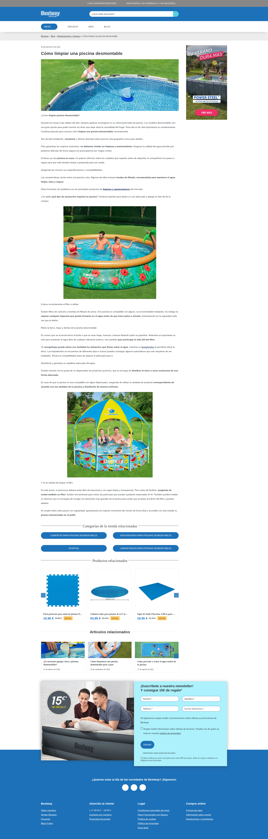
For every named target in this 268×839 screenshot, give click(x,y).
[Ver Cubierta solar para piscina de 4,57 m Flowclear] (110, 595)
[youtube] (142, 787)
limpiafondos (148, 347)
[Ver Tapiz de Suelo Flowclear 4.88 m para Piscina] (157, 595)
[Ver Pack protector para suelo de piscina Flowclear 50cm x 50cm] (63, 595)
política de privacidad (170, 733)
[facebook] (125, 787)
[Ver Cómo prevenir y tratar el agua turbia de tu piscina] (157, 657)
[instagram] (134, 787)
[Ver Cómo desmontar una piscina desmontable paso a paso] (110, 657)
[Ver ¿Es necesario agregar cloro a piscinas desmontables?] (63, 657)
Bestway (45, 36)
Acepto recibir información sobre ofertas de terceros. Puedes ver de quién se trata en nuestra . (181, 731)
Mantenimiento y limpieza (68, 36)
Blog (53, 36)
